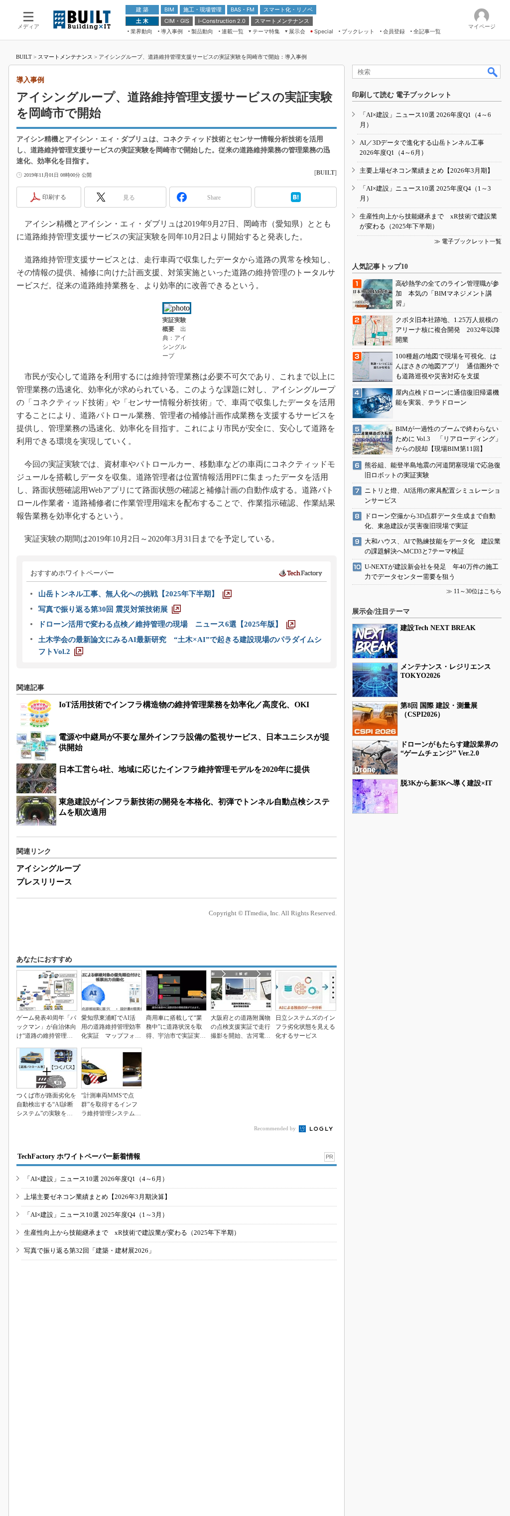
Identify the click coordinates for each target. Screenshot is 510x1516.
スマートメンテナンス (65, 57)
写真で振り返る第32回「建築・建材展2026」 (89, 1250)
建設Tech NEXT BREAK (438, 628)
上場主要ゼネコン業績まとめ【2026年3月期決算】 (97, 1196)
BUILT (24, 57)
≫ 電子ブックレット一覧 (468, 241)
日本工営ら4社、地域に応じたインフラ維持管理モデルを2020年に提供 (184, 769)
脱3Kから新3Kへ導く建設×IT (446, 783)
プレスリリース (44, 881)
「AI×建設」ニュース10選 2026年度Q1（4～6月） (96, 1179)
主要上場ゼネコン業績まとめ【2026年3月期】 (427, 170)
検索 (493, 72)
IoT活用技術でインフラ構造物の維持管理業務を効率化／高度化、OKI (184, 704)
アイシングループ (48, 868)
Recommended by (275, 1128)
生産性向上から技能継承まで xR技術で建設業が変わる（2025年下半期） (132, 1232)
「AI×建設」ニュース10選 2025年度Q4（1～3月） (96, 1214)
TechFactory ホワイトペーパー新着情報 (78, 1156)
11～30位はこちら (478, 591)
